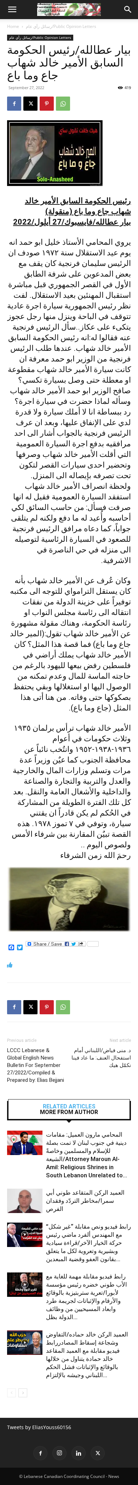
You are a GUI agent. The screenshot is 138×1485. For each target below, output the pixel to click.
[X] (30, 104)
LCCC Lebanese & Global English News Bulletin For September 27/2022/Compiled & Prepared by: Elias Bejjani (35, 1065)
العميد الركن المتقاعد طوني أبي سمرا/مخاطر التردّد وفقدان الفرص (85, 1200)
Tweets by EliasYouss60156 (39, 1427)
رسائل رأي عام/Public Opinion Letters (61, 26)
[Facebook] (14, 104)
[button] (12, 9)
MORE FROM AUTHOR (69, 1112)
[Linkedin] (78, 1453)
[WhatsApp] (63, 104)
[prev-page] (11, 1392)
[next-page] (22, 1392)
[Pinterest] (47, 104)
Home (13, 26)
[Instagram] (59, 1453)
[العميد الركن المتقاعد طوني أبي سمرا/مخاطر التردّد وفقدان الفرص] (24, 1201)
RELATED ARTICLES (69, 1106)
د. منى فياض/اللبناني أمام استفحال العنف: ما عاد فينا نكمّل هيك (101, 1057)
